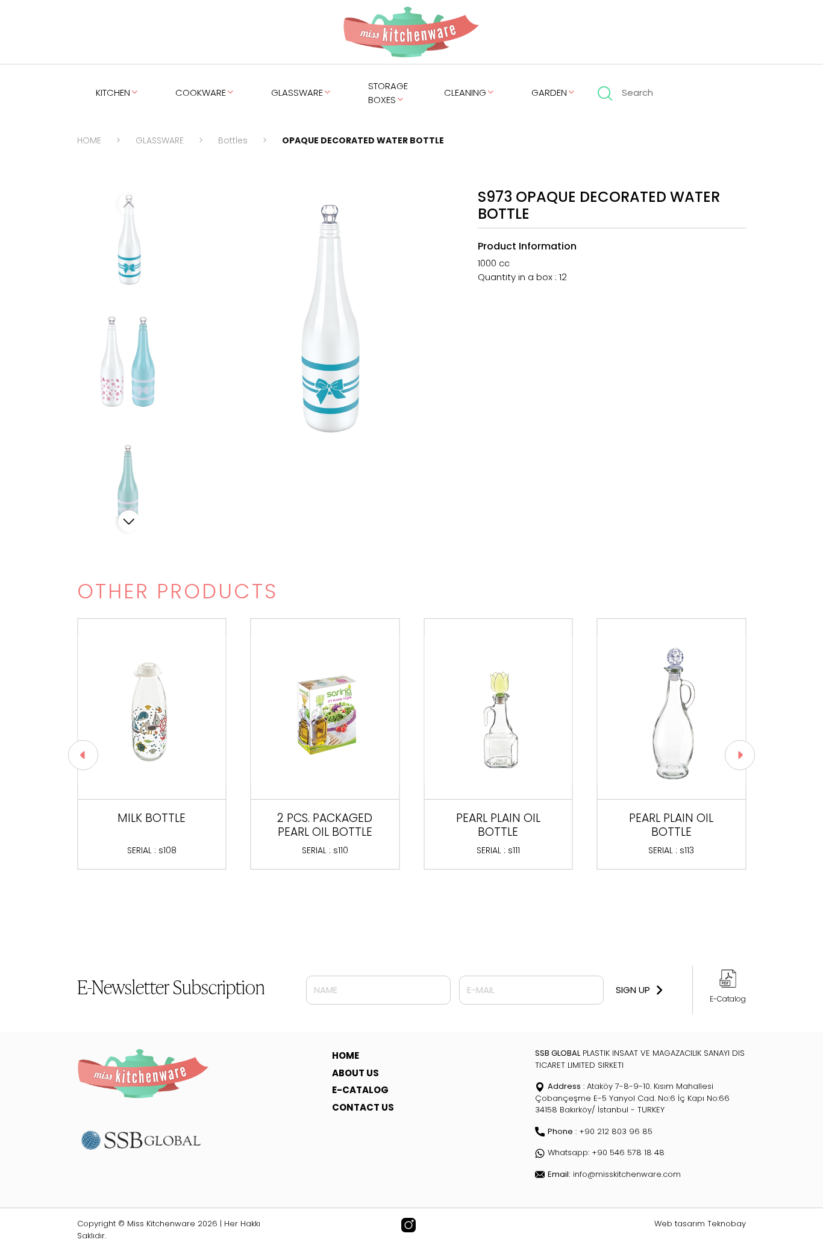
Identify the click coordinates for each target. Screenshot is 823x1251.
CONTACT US (363, 1107)
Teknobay (726, 1223)
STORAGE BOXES (388, 93)
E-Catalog (728, 999)
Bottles (233, 140)
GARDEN (549, 92)
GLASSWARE (297, 92)
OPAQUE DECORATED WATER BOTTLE (363, 140)
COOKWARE (200, 92)
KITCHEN (113, 92)
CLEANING (465, 92)
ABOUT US (355, 1073)
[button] (129, 521)
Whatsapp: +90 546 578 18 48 (606, 1152)
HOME (89, 140)
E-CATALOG (360, 1089)
